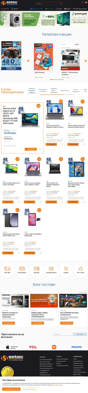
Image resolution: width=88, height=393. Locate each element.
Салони (15, 9)
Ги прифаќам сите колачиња (11, 389)
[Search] (61, 3)
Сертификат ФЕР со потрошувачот (78, 369)
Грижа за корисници (81, 9)
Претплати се (80, 334)
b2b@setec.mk (43, 372)
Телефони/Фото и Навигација (53, 90)
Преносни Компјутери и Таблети (32, 90)
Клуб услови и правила (62, 359)
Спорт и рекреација (75, 90)
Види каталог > (39, 77)
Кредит (68, 9)
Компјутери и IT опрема (43, 90)
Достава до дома (61, 361)
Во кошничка (31, 149)
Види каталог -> (66, 77)
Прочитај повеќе (57, 385)
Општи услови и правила (79, 372)
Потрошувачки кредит (62, 365)
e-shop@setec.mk (44, 370)
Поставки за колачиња (29, 389)
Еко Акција (50, 9)
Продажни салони (78, 363)
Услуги (60, 9)
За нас (75, 359)
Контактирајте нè (78, 361)
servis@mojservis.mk (45, 375)
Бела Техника (65, 90)
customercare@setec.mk (46, 368)
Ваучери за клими (37, 9)
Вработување (77, 374)
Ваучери (59, 363)
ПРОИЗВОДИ (5, 9)
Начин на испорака (78, 365)
